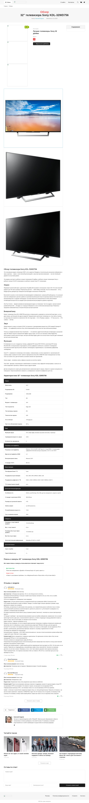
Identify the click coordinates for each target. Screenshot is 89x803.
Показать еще (44, 763)
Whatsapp (51, 709)
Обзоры (11, 6)
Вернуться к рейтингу (42, 44)
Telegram (38, 709)
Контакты (71, 2)
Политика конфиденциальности (61, 795)
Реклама (47, 795)
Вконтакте (25, 709)
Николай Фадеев (39, 18)
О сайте (63, 2)
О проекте (74, 795)
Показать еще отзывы (33, 701)
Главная (6, 6)
